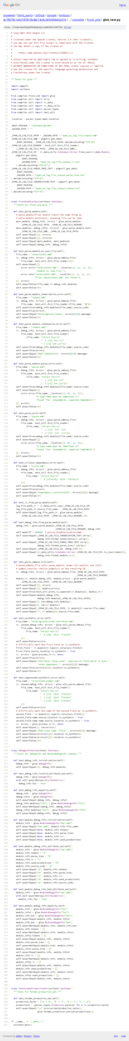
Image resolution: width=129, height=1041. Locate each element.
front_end (93, 20)
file (67, 27)
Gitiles (19, 1036)
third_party (25, 15)
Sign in (122, 4)
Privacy (27, 1036)
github (40, 15)
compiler (78, 20)
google (51, 15)
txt (116, 1036)
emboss (64, 15)
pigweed (9, 15)
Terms (36, 1036)
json (123, 1036)
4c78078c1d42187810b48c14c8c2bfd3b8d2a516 (34, 20)
